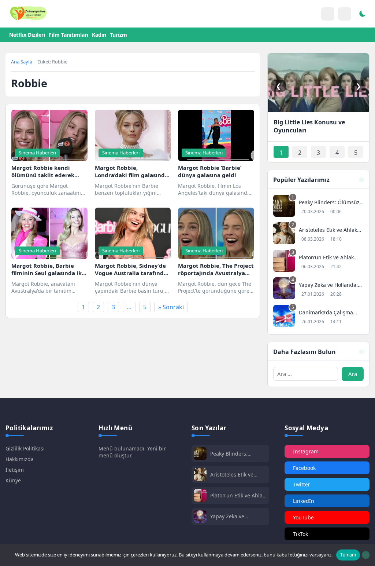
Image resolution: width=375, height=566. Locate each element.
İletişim (14, 469)
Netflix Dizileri (27, 34)
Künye (13, 480)
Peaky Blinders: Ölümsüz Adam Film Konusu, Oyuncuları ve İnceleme (238, 453)
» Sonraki (171, 307)
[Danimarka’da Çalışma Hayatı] (318, 317)
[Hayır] (366, 555)
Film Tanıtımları (68, 34)
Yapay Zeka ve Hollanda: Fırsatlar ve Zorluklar (236, 516)
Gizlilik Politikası (25, 448)
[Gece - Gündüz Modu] (362, 15)
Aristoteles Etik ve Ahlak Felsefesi (231, 474)
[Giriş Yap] (327, 14)
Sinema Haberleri (37, 152)
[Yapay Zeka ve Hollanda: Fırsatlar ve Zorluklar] (318, 289)
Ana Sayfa (21, 61)
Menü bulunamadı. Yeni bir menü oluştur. (132, 452)
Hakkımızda (19, 459)
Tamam (348, 555)
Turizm (118, 34)
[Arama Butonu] (344, 14)
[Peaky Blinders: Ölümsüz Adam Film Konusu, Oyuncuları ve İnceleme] (318, 207)
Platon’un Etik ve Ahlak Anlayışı (237, 495)
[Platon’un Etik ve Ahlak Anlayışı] (318, 262)
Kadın (99, 34)
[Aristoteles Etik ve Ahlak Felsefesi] (318, 234)
